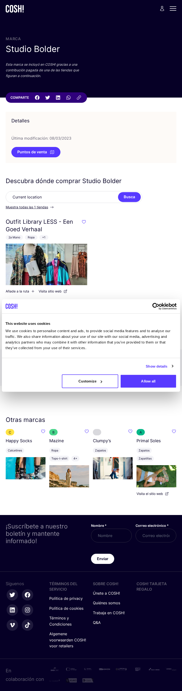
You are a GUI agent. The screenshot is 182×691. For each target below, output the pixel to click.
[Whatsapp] (68, 97)
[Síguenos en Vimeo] (12, 625)
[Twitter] (47, 97)
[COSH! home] (15, 9)
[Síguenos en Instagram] (27, 610)
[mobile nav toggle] (174, 8)
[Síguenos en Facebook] (27, 595)
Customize (87, 381)
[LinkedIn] (58, 97)
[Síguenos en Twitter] (12, 595)
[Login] (162, 8)
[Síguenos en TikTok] (27, 625)
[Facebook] (37, 97)
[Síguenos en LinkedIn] (12, 610)
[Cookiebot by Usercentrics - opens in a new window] (156, 306)
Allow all (148, 381)
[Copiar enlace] (79, 97)
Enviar (102, 558)
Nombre (99, 526)
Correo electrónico (152, 526)
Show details (156, 366)
